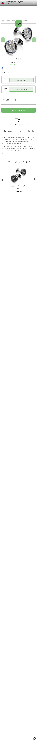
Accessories (8, 20)
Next (35, 179)
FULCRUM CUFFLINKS (18, 186)
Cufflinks (14, 20)
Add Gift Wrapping (21, 89)
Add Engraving (21, 80)
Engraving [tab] (31, 131)
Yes (32, 2)
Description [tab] (8, 131)
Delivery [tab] (19, 131)
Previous (2, 180)
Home (3, 20)
